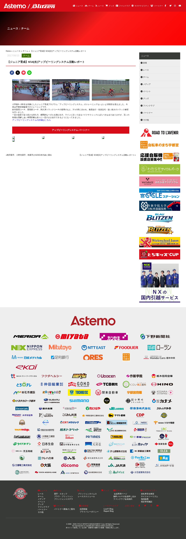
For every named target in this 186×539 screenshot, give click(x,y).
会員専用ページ (120, 494)
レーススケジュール (86, 496)
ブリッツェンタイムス (87, 494)
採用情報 (83, 509)
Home (8, 51)
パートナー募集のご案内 (64, 509)
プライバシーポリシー (89, 512)
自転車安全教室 (147, 494)
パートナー (158, 6)
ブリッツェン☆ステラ (63, 499)
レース (101, 6)
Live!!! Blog (108, 509)
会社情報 (84, 506)
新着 (145, 63)
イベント (147, 91)
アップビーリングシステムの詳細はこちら (31, 120)
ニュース (79, 6)
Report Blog (108, 511)
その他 (146, 120)
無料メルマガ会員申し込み (124, 496)
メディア (147, 84)
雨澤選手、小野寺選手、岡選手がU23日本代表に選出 (29, 155)
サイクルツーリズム (149, 496)
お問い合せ (129, 506)
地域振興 (144, 499)
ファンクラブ (124, 6)
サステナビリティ (142, 6)
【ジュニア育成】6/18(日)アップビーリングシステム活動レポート (107, 155)
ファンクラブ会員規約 (122, 499)
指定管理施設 (146, 502)
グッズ (111, 6)
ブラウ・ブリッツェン (63, 496)
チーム (91, 6)
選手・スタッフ (60, 494)
